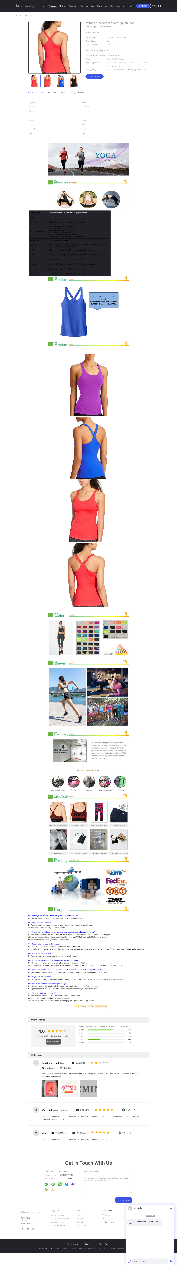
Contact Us (109, 6)
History (80, 1215)
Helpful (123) (130, 1110)
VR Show (62, 6)
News (118, 6)
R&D (103, 1219)
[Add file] (129, 1261)
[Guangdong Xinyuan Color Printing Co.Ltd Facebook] (22, 1228)
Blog (124, 6)
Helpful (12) (126, 1133)
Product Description (56, 92)
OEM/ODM (106, 1215)
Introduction (81, 1225)
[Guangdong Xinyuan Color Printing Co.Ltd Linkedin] (33, 1228)
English (155, 6)
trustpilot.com (50, 1068)
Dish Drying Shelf (57, 1222)
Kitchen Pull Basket (58, 1226)
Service (80, 1219)
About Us (72, 6)
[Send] (171, 1261)
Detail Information (35, 92)
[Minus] (171, 1208)
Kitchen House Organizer (60, 1219)
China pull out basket (45, 1248)
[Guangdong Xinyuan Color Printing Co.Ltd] (48, 1185)
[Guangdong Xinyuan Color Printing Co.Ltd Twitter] (28, 1228)
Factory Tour (83, 6)
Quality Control (96, 6)
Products (53, 6)
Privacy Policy (104, 1244)
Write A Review (53, 1042)
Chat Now (143, 6)
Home (44, 6)
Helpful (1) (67, 1068)
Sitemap (88, 1244)
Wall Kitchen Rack (57, 1215)
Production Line (108, 1222)
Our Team (81, 1222)
